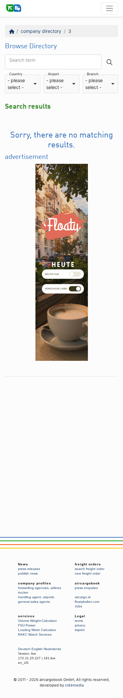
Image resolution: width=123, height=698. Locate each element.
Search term (22, 60)
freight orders (88, 564)
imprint (80, 630)
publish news (28, 573)
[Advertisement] (61, 441)
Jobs (78, 606)
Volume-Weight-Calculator (37, 620)
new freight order (87, 573)
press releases (29, 569)
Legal (80, 616)
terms (79, 620)
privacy (80, 625)
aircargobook (87, 583)
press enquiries (86, 588)
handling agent (29, 597)
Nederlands (52, 649)
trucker (23, 592)
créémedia (74, 685)
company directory (41, 31)
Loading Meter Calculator (37, 630)
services (26, 616)
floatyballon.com (87, 601)
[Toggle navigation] (109, 8)
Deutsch (24, 649)
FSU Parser (26, 625)
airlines (56, 588)
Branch (92, 74)
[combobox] (22, 84)
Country (15, 74)
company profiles (34, 583)
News (23, 564)
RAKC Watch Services (34, 634)
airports (48, 597)
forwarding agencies (33, 588)
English (37, 649)
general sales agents (34, 601)
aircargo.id (83, 597)
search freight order (89, 569)
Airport (53, 74)
